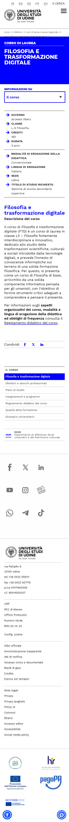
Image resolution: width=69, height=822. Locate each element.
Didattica (18, 32)
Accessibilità (12, 729)
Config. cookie (13, 634)
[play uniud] (41, 493)
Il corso (11, 369)
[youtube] (9, 493)
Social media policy (16, 734)
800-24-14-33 (13, 626)
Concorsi (9, 712)
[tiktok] (41, 516)
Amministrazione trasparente (23, 651)
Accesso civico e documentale (23, 662)
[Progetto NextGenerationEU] (15, 784)
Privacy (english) (14, 701)
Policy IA (9, 706)
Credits (8, 673)
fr (37, 3)
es (29, 3)
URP (7, 603)
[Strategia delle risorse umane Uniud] (51, 764)
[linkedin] (41, 470)
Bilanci (8, 718)
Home (7, 32)
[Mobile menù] (63, 11)
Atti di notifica (13, 656)
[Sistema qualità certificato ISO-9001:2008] (15, 764)
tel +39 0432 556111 (16, 576)
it (13, 3)
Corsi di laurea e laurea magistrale (42, 32)
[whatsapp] (9, 516)
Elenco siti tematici (16, 679)
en (21, 3)
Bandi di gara (12, 667)
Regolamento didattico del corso (31, 323)
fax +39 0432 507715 (17, 582)
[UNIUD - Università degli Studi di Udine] (22, 15)
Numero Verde (13, 620)
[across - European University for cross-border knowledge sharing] (15, 803)
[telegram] (25, 516)
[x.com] (25, 470)
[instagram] (25, 493)
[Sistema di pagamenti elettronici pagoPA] (51, 784)
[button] (7, 814)
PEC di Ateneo (13, 609)
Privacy (8, 695)
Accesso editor (13, 723)
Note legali (11, 690)
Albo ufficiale (12, 645)
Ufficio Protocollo (15, 614)
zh (46, 3)
